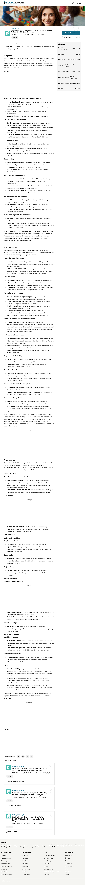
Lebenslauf (25, 863)
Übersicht (3, 855)
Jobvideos (4, 869)
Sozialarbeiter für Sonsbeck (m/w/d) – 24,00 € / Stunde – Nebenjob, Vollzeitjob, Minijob (30, 769)
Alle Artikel (46, 874)
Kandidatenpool (5, 863)
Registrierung (68, 855)
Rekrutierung (47, 861)
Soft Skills (46, 863)
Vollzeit (15, 37)
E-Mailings (4, 871)
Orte (66, 861)
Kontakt (67, 874)
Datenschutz (68, 863)
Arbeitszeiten (26, 874)
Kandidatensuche (6, 858)
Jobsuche (25, 858)
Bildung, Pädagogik (18, 766)
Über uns (67, 858)
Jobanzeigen (4, 861)
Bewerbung (25, 866)
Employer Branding (6, 866)
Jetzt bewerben (72, 33)
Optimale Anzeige (48, 858)
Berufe (24, 861)
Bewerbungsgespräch (50, 855)
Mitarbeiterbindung (49, 869)
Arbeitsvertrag (26, 869)
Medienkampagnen (6, 874)
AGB (66, 869)
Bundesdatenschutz (70, 866)
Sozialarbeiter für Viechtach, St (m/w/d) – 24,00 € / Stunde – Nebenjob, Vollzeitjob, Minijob (28, 819)
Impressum (68, 871)
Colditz (77, 54)
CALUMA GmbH (15, 28)
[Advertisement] (29, 84)
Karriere (46, 866)
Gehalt (24, 871)
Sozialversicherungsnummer (51, 871)
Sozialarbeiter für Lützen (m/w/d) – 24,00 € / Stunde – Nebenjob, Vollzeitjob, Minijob (29, 794)
